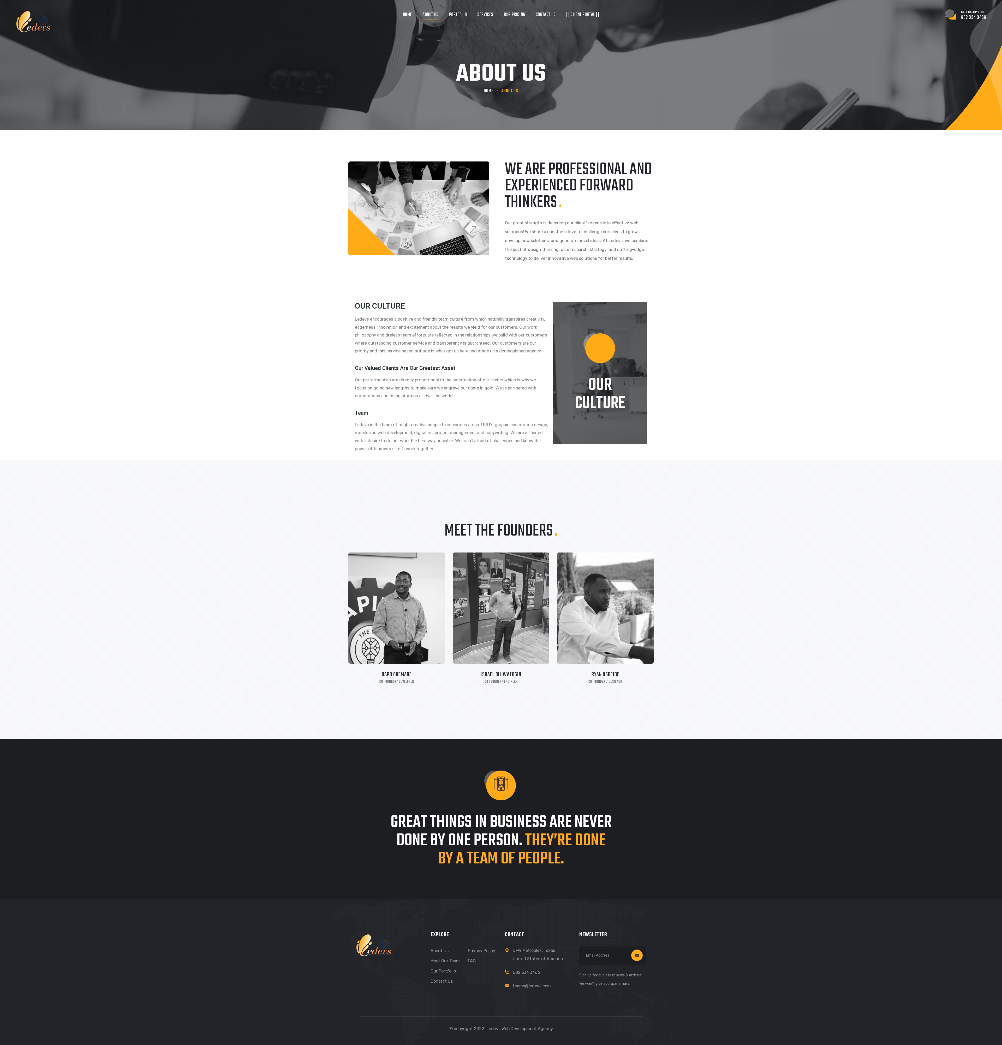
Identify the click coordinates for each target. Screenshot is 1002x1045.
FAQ (472, 960)
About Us (430, 15)
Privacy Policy (481, 950)
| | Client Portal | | (582, 15)
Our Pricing (514, 15)
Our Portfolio (443, 971)
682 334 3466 (526, 972)
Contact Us (546, 15)
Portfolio (458, 15)
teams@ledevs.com (532, 985)
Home (407, 15)
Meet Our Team (445, 960)
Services (485, 15)
